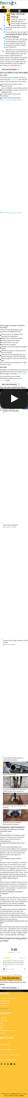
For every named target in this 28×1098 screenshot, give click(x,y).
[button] (11, 69)
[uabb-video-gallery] (14, 399)
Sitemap (11, 1095)
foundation (14, 79)
